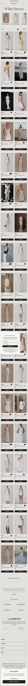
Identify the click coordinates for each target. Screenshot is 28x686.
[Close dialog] (18, 333)
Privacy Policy (11, 351)
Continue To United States (14, 681)
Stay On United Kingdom (14, 678)
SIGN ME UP (10, 346)
